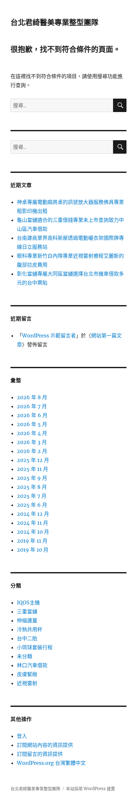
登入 (22, 736)
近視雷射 (27, 683)
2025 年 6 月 (32, 505)
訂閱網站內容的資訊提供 (45, 745)
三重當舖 (27, 611)
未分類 (24, 656)
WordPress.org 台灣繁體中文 (51, 763)
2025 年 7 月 (32, 496)
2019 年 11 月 (32, 541)
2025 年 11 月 (32, 469)
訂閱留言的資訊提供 (40, 754)
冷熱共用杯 (29, 629)
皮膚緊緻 (27, 674)
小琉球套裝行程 (35, 647)
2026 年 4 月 (32, 433)
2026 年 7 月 (32, 406)
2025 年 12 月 (33, 460)
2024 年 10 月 (33, 532)
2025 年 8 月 (32, 487)
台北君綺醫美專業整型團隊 (54, 22)
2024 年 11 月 (32, 523)
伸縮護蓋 (27, 620)
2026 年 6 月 (32, 415)
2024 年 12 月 (33, 514)
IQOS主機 (28, 602)
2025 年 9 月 (32, 478)
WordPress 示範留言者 (49, 335)
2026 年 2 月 (32, 451)
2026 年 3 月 (32, 442)
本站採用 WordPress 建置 (90, 788)
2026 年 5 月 (32, 424)
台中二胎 (27, 638)
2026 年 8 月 (32, 397)
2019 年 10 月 (32, 549)
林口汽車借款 (32, 665)
